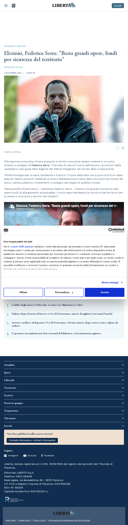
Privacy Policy (39, 520)
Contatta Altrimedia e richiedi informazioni (32, 440)
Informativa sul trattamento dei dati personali (69, 520)
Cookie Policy (25, 520)
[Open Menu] (6, 5)
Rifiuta (23, 292)
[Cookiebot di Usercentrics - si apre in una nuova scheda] (110, 230)
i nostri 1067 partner (22, 246)
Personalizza (62, 292)
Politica (21, 46)
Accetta (105, 292)
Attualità (9, 46)
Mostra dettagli (110, 282)
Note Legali (11, 520)
